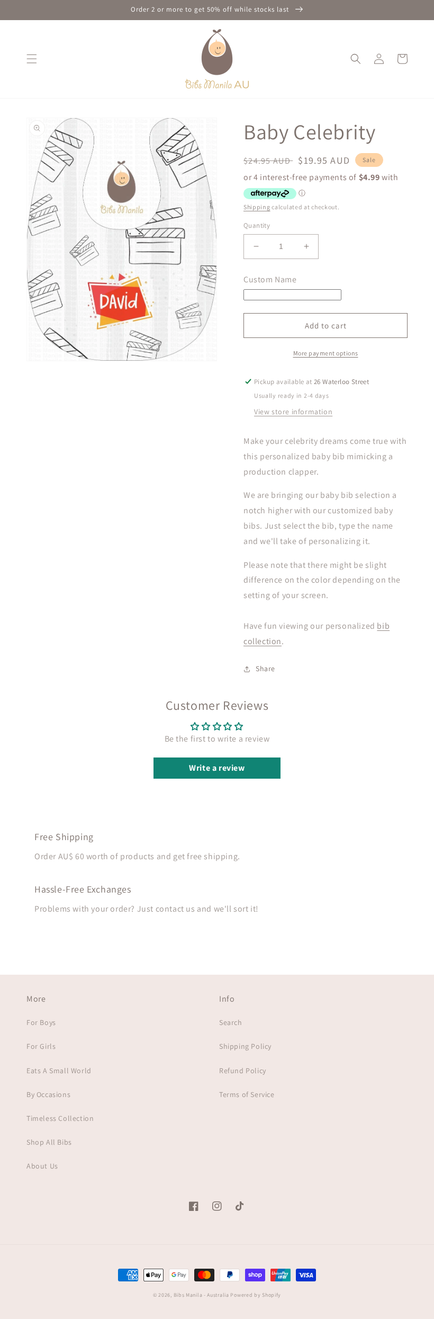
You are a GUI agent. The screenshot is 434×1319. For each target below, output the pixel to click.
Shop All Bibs (49, 1142)
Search (230, 1022)
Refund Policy (242, 1070)
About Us (42, 1166)
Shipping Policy (245, 1046)
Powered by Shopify (255, 1294)
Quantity (256, 225)
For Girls (41, 1046)
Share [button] (265, 668)
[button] (31, 58)
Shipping (256, 207)
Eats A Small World (59, 1070)
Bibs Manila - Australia (201, 1294)
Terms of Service (247, 1094)
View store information (293, 411)
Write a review (217, 767)
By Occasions (48, 1094)
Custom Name (270, 279)
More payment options (325, 353)
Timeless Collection (60, 1118)
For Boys (41, 1022)
